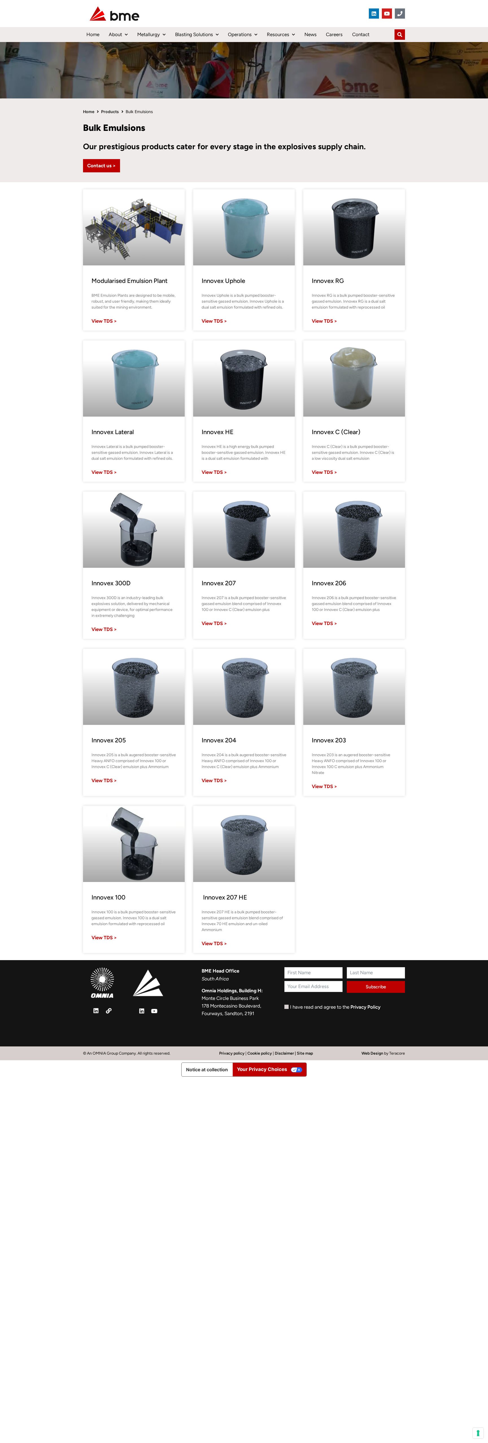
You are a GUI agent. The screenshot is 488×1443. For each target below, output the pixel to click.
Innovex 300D (110, 583)
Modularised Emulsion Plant (129, 281)
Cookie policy (259, 1053)
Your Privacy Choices (262, 1069)
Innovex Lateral (112, 432)
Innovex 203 (329, 740)
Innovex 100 (108, 897)
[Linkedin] (374, 13)
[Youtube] (387, 13)
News (310, 34)
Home (92, 34)
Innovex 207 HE (224, 897)
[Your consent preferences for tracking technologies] (478, 1433)
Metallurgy (148, 34)
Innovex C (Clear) (336, 432)
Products (110, 111)
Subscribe (376, 986)
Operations (240, 34)
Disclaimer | (286, 1053)
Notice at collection (207, 1069)
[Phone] (400, 13)
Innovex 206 (329, 583)
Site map (305, 1053)
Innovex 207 (219, 583)
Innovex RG (328, 281)
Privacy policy (232, 1053)
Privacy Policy (365, 1007)
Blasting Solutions (194, 34)
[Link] (108, 1011)
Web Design (372, 1053)
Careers (334, 34)
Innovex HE (218, 432)
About (115, 34)
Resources (278, 34)
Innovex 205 (108, 740)
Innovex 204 (219, 740)
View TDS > (104, 321)
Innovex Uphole (223, 281)
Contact (360, 34)
